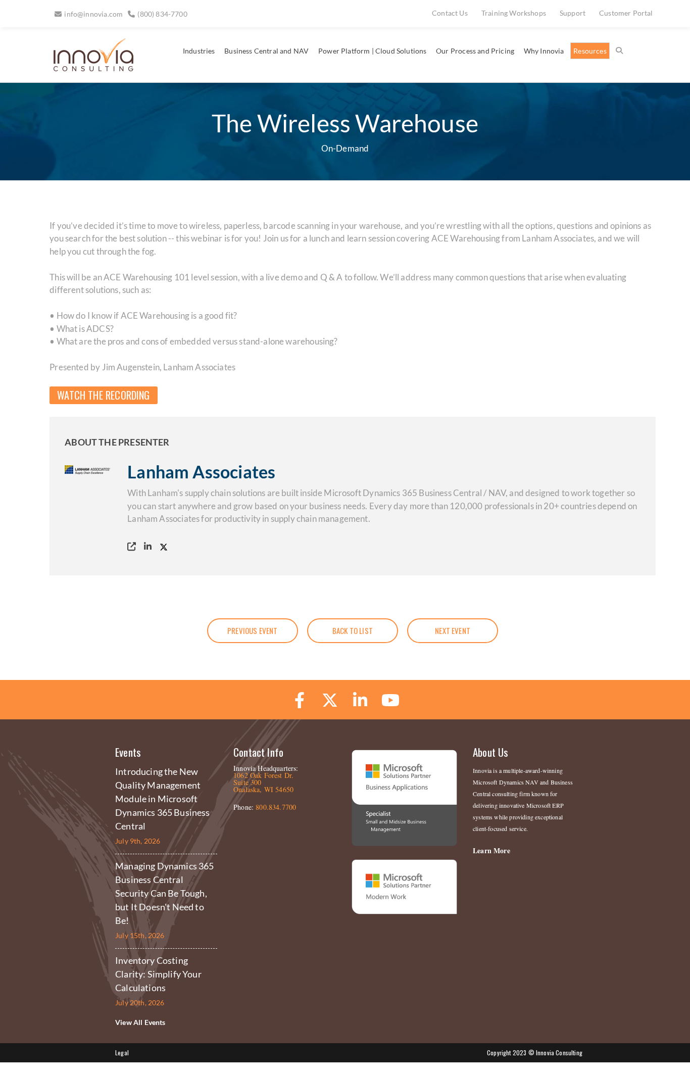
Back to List (352, 630)
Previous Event (252, 630)
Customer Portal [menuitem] (626, 13)
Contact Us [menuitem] (450, 13)
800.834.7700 (276, 807)
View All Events (140, 1022)
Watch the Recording (103, 395)
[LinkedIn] (150, 546)
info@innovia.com (93, 14)
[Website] (133, 546)
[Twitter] (166, 546)
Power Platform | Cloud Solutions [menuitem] (372, 50)
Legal (122, 1052)
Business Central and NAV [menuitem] (266, 50)
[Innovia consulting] (86, 67)
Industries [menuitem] (199, 50)
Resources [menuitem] (590, 50)
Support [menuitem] (572, 13)
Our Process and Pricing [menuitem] (475, 50)
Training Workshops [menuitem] (513, 13)
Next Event (452, 630)
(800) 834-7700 (162, 14)
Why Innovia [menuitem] (544, 50)
